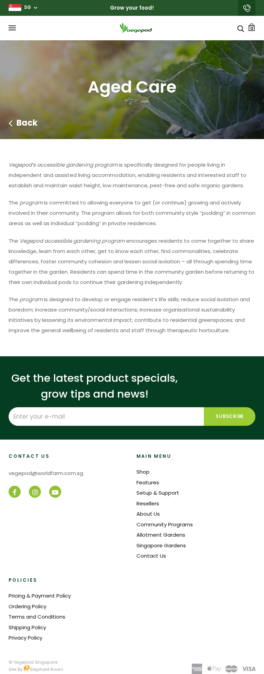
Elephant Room (47, 669)
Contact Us (151, 555)
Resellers (147, 503)
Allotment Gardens (160, 534)
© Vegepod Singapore (33, 662)
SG (27, 7)
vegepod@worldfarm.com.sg (246, 8)
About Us (148, 513)
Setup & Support (157, 492)
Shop (143, 471)
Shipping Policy (27, 627)
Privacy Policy (25, 637)
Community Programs (164, 524)
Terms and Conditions (37, 616)
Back (26, 122)
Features (147, 482)
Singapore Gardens (161, 545)
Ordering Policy (27, 606)
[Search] (240, 28)
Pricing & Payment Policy (40, 595)
